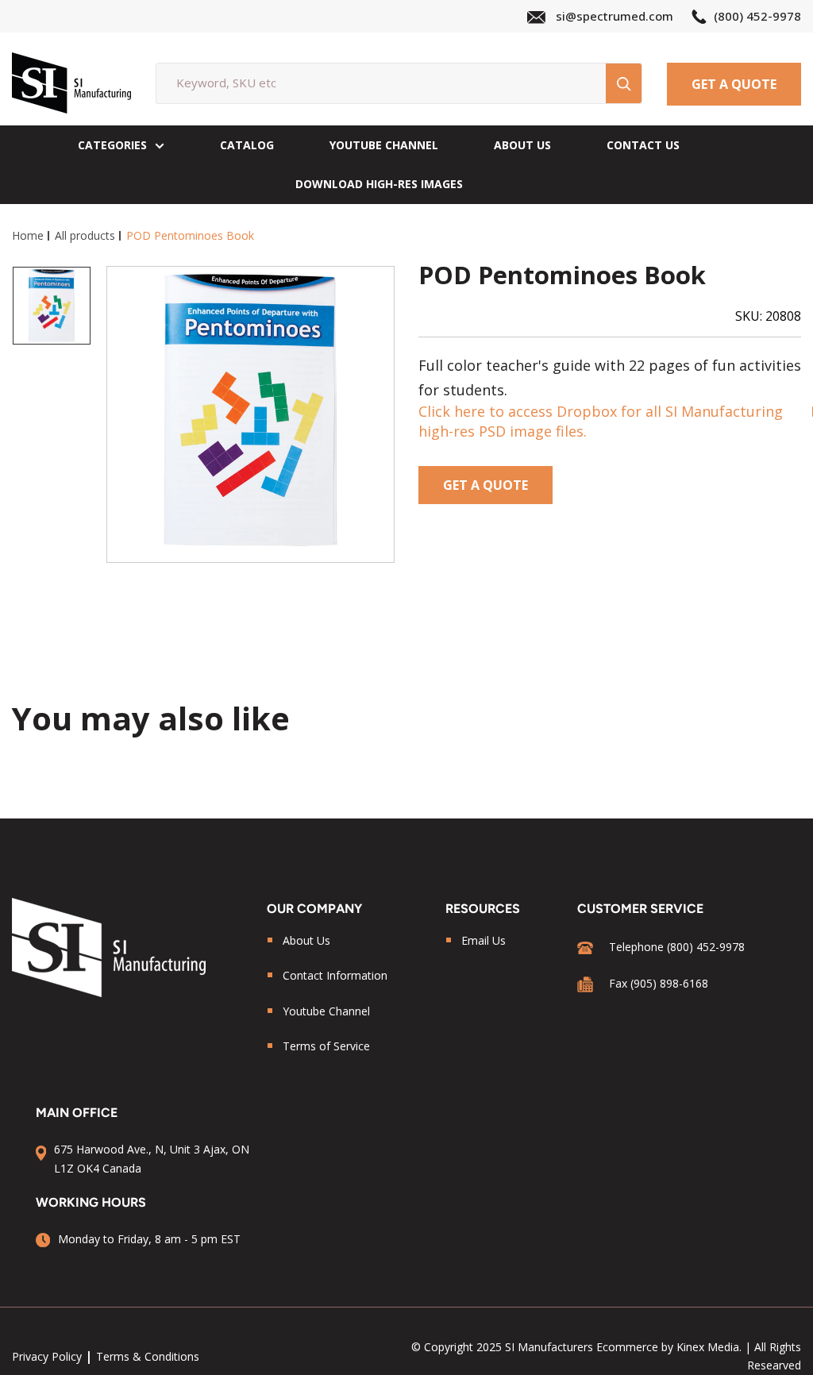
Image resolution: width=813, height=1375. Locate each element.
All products (85, 235)
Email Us (483, 940)
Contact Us (643, 145)
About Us (522, 145)
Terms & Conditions (147, 1356)
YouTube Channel (383, 145)
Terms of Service (326, 1045)
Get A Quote (734, 84)
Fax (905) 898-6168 (658, 983)
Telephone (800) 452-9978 (677, 946)
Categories (112, 145)
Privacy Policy (47, 1356)
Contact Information (335, 975)
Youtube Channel (326, 1011)
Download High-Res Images (379, 184)
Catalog (247, 145)
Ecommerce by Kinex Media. (669, 1346)
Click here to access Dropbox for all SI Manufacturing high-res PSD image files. (600, 421)
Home (28, 235)
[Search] (624, 83)
